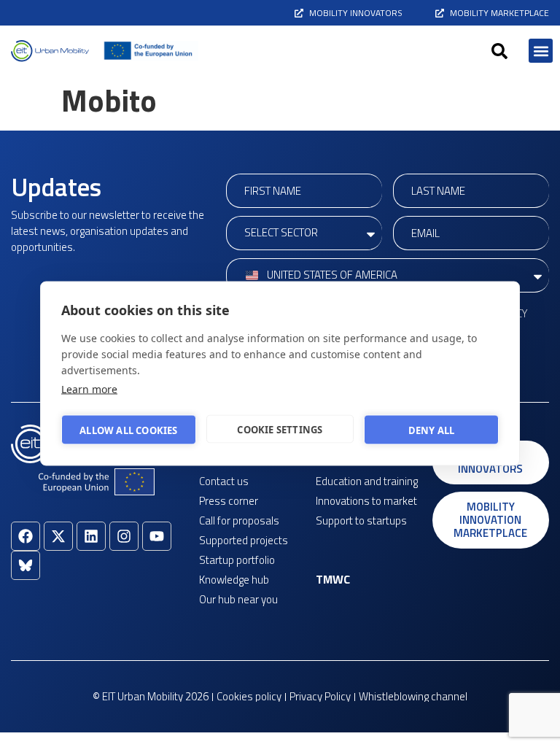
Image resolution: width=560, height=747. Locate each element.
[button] (499, 51)
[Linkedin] (91, 536)
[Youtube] (156, 536)
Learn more (89, 389)
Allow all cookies (128, 429)
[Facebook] (25, 536)
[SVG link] (50, 51)
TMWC (333, 579)
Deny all (431, 429)
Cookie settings (279, 429)
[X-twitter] (58, 536)
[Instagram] (124, 536)
